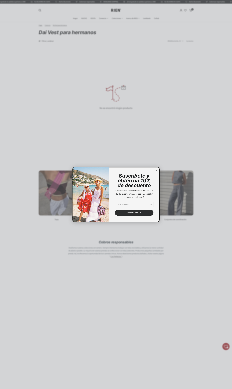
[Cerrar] (156, 170)
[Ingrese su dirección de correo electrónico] (150, 204)
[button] (134, 213)
